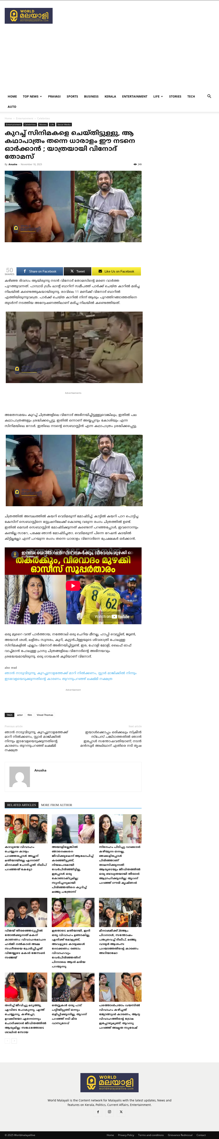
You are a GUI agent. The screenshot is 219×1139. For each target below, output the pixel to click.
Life (156, 96)
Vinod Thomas (45, 714)
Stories (175, 96)
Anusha (13, 164)
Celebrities (30, 124)
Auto (12, 107)
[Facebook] (98, 1112)
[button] (209, 97)
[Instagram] (109, 1112)
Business (91, 96)
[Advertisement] (136, 15)
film (30, 714)
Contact (201, 1135)
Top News (30, 96)
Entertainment (134, 96)
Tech (191, 96)
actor (20, 714)
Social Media (64, 124)
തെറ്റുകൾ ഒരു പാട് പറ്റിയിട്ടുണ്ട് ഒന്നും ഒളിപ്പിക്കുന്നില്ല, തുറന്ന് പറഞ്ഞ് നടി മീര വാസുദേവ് (69, 1014)
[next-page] (14, 1041)
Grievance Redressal (180, 1135)
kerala (110, 96)
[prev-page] (7, 1041)
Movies (43, 124)
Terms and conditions (151, 1135)
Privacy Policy (126, 1135)
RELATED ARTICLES (21, 805)
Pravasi (54, 96)
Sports (72, 96)
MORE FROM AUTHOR (56, 805)
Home (12, 96)
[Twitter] (121, 1112)
